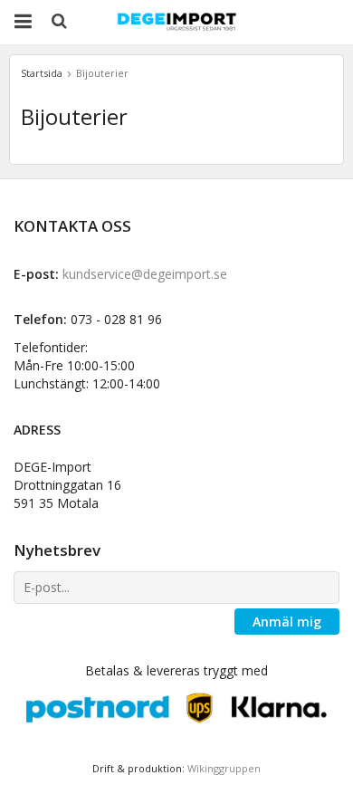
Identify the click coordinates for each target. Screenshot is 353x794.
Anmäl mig (287, 621)
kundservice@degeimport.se (144, 273)
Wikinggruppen (224, 768)
